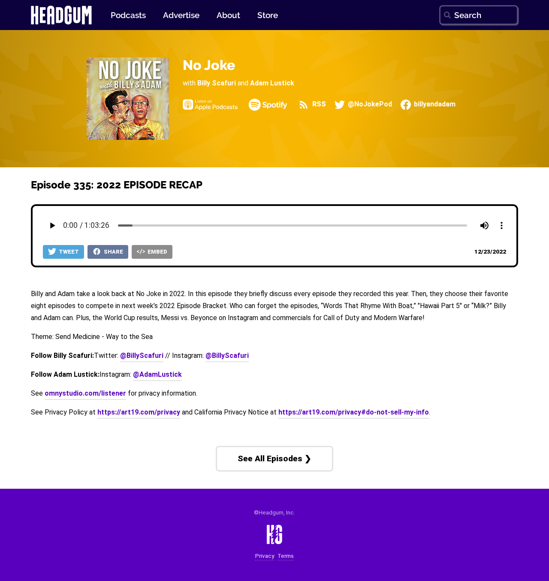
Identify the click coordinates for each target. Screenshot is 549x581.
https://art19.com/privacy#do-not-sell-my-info (353, 412)
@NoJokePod (369, 104)
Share (113, 251)
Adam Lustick (272, 83)
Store (267, 15)
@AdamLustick (157, 374)
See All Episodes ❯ (274, 458)
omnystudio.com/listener (85, 393)
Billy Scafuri (216, 83)
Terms (286, 556)
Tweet (68, 251)
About (228, 15)
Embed (156, 251)
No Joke (209, 65)
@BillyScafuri (141, 355)
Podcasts (128, 15)
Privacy (264, 556)
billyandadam (433, 104)
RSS (318, 104)
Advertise (181, 15)
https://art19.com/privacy (138, 412)
